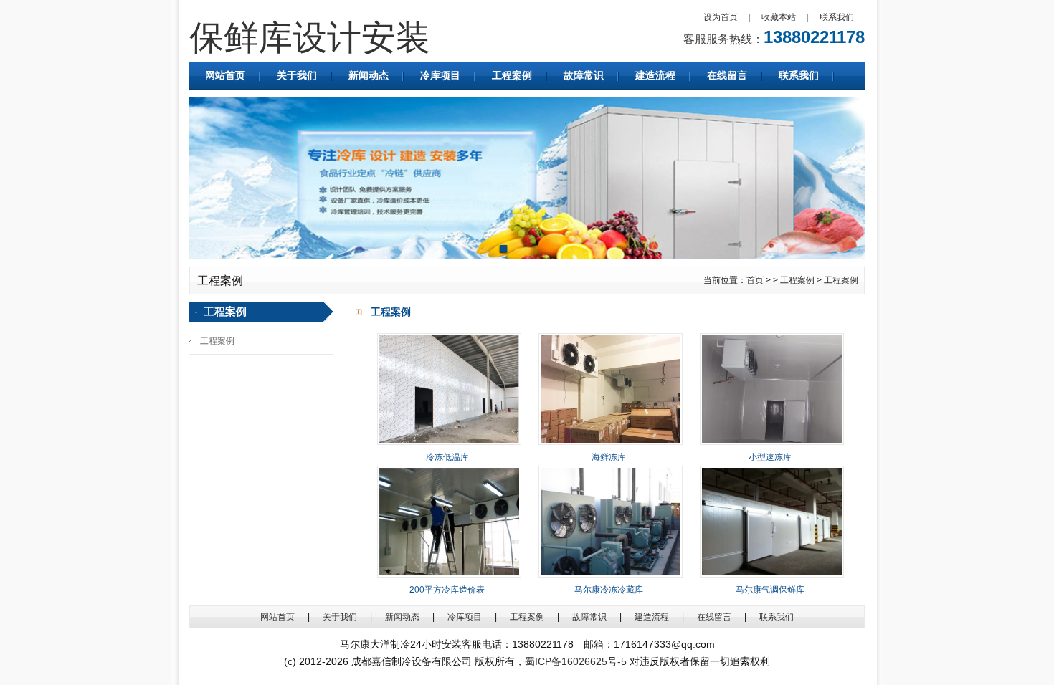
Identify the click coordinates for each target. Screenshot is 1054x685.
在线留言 (727, 75)
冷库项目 (440, 75)
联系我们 (837, 17)
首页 (755, 280)
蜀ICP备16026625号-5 (576, 661)
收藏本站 (778, 17)
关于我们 (297, 75)
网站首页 (225, 75)
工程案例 (512, 75)
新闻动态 (368, 75)
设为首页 (720, 17)
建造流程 (655, 75)
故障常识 (584, 75)
